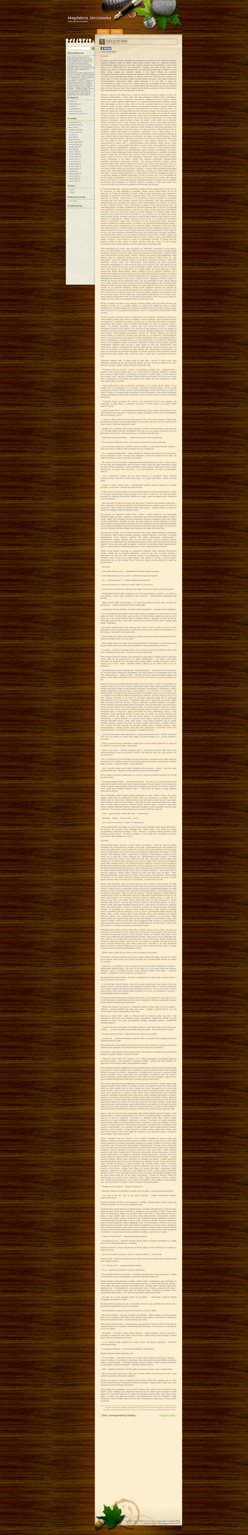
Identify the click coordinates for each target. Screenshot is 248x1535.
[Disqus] (138, 1462)
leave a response (148, 1409)
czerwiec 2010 (74, 132)
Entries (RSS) (161, 1521)
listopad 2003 (73, 178)
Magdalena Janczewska (89, 18)
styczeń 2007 (73, 161)
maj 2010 (72, 135)
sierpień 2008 (73, 147)
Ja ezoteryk (73, 201)
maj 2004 (72, 171)
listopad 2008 (73, 139)
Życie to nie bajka (116, 40)
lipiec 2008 (72, 149)
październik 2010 (75, 130)
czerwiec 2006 (74, 166)
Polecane (72, 106)
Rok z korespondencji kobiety (119, 1415)
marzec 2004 (73, 176)
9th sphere (165, 1523)
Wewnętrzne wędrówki (77, 114)
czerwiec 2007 (74, 156)
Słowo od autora (74, 111)
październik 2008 (75, 142)
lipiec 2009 (72, 137)
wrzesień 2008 (74, 144)
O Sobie (103, 32)
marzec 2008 (73, 152)
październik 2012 (75, 125)
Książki (71, 101)
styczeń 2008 (73, 154)
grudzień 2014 (74, 122)
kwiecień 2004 (74, 174)
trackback (160, 1409)
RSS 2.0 (129, 1409)
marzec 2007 (73, 159)
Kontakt (116, 32)
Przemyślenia (73, 109)
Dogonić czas (167, 1415)
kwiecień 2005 (74, 169)
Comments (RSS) (174, 1521)
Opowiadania (73, 104)
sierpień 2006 (73, 164)
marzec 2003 (73, 181)
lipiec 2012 (72, 127)
